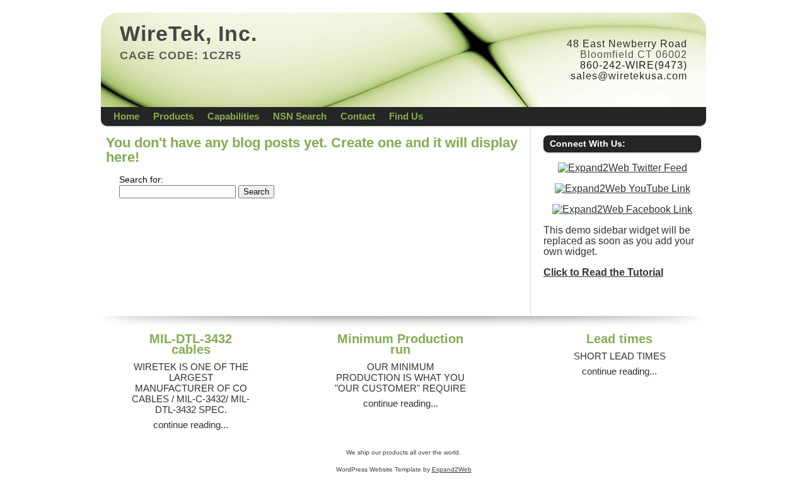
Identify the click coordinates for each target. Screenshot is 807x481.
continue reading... (190, 424)
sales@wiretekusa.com (629, 76)
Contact (357, 116)
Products (173, 116)
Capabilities (233, 116)
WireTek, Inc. (188, 33)
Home (126, 116)
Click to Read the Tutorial (603, 272)
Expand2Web (452, 469)
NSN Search (300, 116)
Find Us (406, 116)
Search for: (141, 179)
